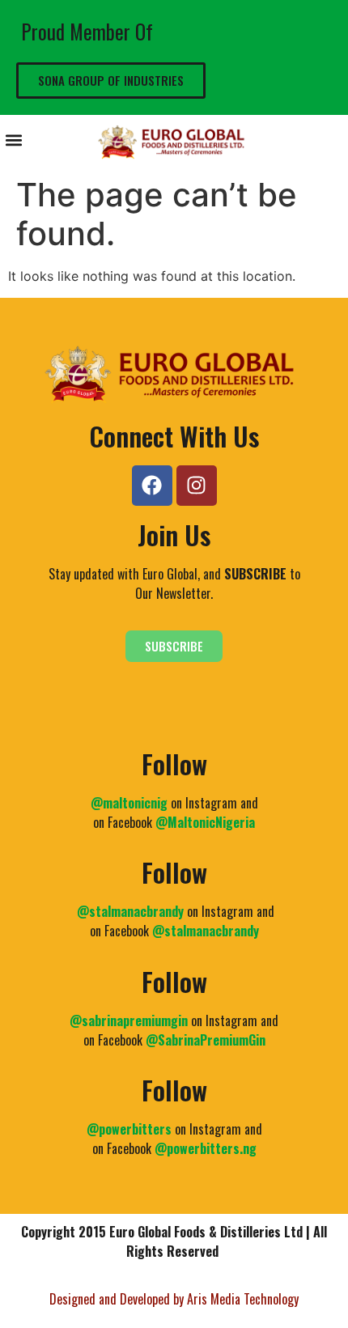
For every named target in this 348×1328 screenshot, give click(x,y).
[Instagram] (196, 485)
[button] (13, 139)
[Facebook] (152, 485)
